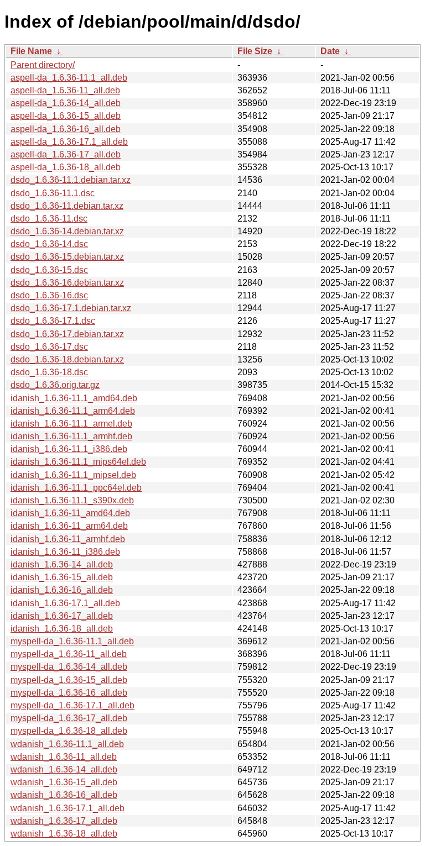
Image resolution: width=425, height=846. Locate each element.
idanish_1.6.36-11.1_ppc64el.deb (76, 487)
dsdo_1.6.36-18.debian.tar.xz (67, 359)
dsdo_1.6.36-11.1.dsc (53, 193)
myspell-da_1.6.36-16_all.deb (69, 692)
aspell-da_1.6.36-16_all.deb (66, 129)
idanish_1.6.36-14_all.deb (62, 564)
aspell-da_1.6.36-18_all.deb (66, 167)
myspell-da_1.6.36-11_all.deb (69, 654)
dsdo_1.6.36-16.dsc (49, 295)
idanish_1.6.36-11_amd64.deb (70, 513)
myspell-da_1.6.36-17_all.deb (69, 718)
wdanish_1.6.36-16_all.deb (64, 795)
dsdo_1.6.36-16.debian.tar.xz (67, 282)
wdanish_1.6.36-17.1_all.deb (68, 808)
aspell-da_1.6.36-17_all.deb (66, 154)
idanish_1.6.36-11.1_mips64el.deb (78, 461)
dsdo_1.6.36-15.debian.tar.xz (67, 256)
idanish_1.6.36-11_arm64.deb (69, 525)
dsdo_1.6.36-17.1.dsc (53, 320)
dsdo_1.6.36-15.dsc (49, 270)
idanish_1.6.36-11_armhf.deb (68, 539)
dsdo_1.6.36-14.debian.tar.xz (67, 231)
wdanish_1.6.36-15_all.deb (64, 782)
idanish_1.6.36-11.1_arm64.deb (73, 411)
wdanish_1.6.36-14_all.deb (64, 769)
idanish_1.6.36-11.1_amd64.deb (74, 398)
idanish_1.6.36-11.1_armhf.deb (71, 436)
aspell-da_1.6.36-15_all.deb (66, 115)
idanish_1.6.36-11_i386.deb (65, 551)
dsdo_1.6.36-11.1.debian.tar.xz (71, 180)
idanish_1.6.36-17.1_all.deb (65, 603)
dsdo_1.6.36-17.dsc (49, 346)
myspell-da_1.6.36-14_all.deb (69, 666)
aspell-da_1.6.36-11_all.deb (65, 90)
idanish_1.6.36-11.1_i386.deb (69, 449)
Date (330, 51)
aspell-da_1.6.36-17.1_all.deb (69, 141)
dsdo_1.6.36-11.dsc (49, 218)
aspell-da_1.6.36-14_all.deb (66, 103)
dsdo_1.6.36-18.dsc (49, 372)
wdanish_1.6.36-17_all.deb (64, 821)
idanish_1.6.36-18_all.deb (62, 628)
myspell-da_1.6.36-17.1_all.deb (72, 705)
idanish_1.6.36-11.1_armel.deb (71, 423)
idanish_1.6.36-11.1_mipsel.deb (73, 475)
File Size (254, 51)
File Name (31, 51)
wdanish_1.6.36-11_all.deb (64, 756)
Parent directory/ (43, 65)
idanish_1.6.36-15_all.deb (62, 577)
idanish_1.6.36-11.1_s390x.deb (72, 500)
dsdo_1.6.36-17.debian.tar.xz (67, 334)
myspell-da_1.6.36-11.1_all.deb (72, 641)
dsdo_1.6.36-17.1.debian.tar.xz (71, 308)
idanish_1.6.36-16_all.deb (62, 590)
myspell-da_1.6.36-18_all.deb (69, 730)
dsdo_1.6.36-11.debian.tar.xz (67, 206)
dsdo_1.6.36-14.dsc (49, 244)
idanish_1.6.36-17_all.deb (62, 616)
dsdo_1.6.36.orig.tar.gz (55, 385)
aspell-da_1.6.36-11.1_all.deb (69, 77)
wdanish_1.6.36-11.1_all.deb (67, 744)
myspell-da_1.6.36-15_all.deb (69, 680)
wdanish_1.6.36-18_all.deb (64, 833)
